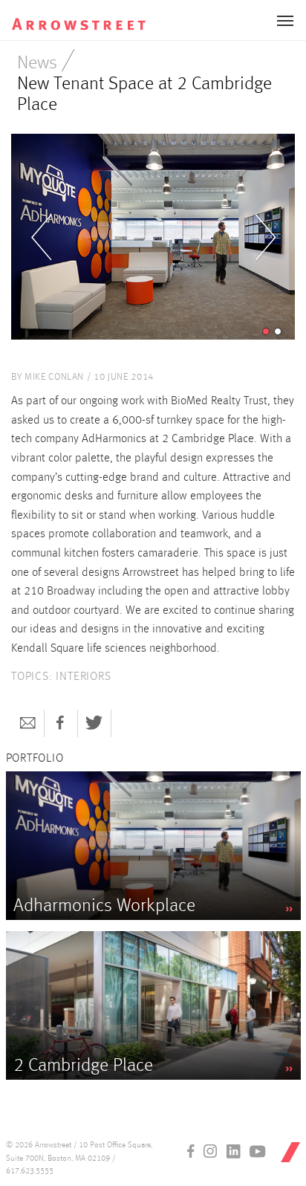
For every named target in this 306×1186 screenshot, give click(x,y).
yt (258, 1151)
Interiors (83, 677)
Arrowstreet (88, 15)
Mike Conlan (54, 377)
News (37, 63)
